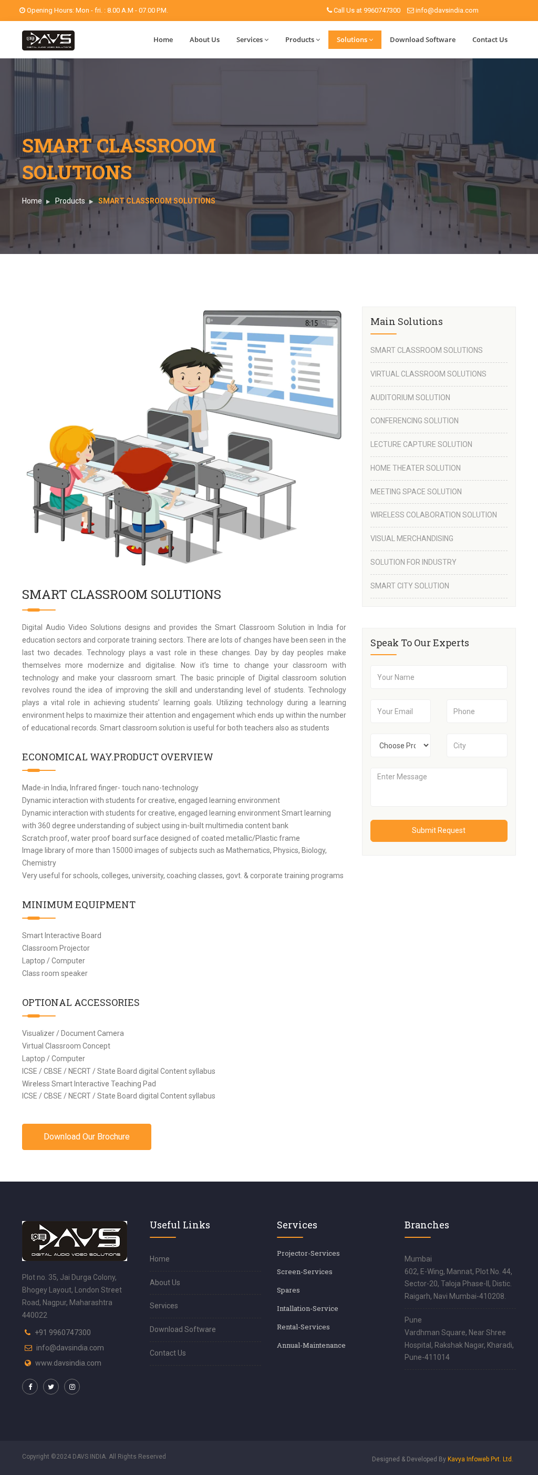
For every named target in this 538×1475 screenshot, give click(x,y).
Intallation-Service (307, 1308)
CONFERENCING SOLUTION (414, 420)
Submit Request (438, 830)
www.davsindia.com (68, 1363)
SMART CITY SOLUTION (409, 586)
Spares (288, 1290)
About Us (205, 39)
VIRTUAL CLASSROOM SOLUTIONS (428, 374)
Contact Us (490, 39)
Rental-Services (303, 1326)
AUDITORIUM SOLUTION (410, 397)
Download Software (423, 39)
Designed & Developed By (442, 1459)
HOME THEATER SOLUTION (415, 468)
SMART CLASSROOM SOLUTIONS (426, 350)
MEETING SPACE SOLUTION (416, 491)
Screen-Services (305, 1271)
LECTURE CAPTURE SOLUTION (421, 444)
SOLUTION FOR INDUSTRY (413, 562)
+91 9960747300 (63, 1332)
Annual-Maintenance (311, 1345)
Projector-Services (308, 1253)
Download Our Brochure (87, 1137)
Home (163, 39)
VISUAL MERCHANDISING (411, 538)
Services (249, 39)
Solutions (352, 39)
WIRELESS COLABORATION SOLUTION (433, 515)
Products (299, 39)
